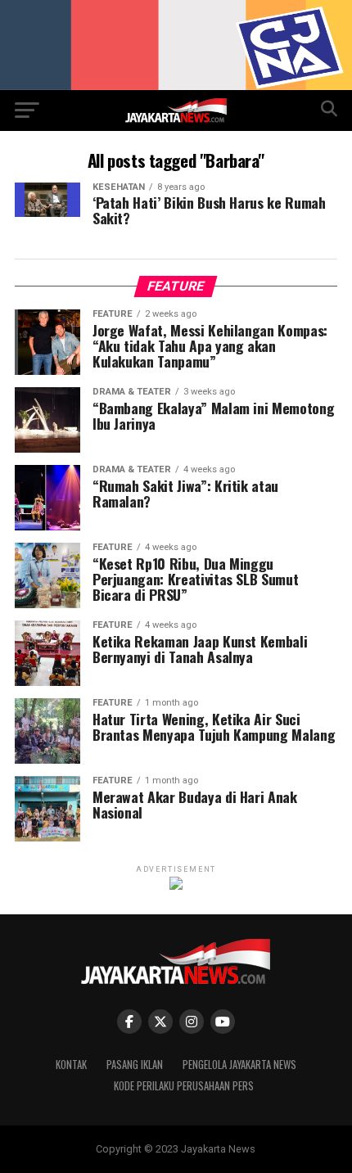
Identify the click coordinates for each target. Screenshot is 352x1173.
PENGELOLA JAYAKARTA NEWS (239, 1064)
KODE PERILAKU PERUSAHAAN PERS (184, 1086)
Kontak (71, 1064)
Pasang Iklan (134, 1064)
